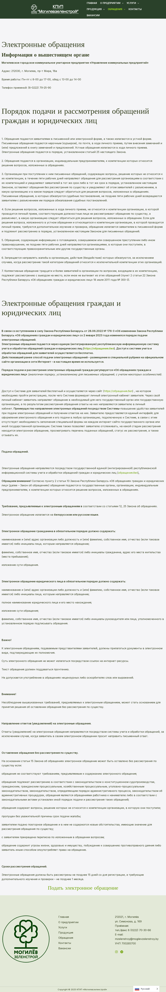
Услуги (131, 3)
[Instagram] (116, 951)
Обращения (115, 9)
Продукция (94, 9)
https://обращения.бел (99, 348)
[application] (121, 3)
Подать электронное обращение (83, 888)
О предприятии (110, 3)
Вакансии (93, 15)
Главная (92, 3)
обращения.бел (128, 472)
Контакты (135, 9)
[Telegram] (121, 951)
